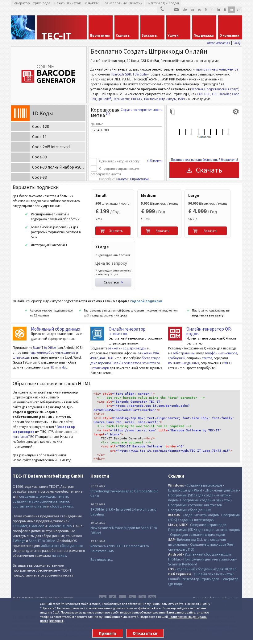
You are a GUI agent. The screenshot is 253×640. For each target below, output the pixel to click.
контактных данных (183, 363)
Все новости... (101, 559)
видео (122, 179)
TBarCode (140, 74)
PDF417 (137, 99)
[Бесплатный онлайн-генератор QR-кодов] (175, 333)
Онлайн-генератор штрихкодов (193, 579)
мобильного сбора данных (61, 545)
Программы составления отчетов (195, 505)
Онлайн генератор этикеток (127, 331)
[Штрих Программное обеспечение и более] (23, 27)
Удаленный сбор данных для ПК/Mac (206, 569)
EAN (200, 94)
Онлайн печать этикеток (214, 574)
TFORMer (20, 526)
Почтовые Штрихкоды (160, 99)
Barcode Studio (60, 526)
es (199, 9)
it (225, 9)
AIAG (102, 358)
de (185, 9)
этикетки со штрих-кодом (127, 348)
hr (218, 9)
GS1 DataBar (221, 94)
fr (206, 9)
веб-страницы (184, 353)
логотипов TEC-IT (25, 436)
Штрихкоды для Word (185, 490)
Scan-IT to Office (44, 347)
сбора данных (61, 506)
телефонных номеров (221, 353)
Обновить (154, 161)
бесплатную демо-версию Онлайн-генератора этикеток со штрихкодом (125, 363)
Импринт (56, 620)
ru (231, 9)
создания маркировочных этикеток (41, 501)
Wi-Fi (228, 363)
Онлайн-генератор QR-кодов (209, 331)
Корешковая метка (105, 112)
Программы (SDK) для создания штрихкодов (204, 529)
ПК (52, 367)
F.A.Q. (237, 43)
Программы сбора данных (189, 510)
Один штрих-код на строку (119, 161)
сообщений (176, 358)
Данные (97, 124)
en (192, 9)
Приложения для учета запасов (209, 559)
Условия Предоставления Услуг (214, 89)
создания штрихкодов (37, 496)
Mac (64, 367)
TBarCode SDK (120, 74)
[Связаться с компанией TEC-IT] (164, 9)
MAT (111, 358)
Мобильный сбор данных (55, 329)
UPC (207, 94)
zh (238, 9)
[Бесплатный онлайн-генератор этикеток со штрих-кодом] (97, 333)
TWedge (19, 540)
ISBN (181, 99)
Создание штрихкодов (204, 485)
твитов (207, 358)
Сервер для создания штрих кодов (197, 534)
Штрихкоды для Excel (221, 490)
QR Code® (104, 99)
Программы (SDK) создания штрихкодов (204, 517)
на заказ (59, 555)
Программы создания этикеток (205, 500)
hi (212, 9)
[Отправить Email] (175, 10)
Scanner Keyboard (182, 564)
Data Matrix (121, 99)
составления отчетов (30, 506)
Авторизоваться (218, 43)
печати (62, 496)
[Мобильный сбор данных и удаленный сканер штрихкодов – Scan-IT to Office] (20, 333)
